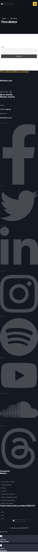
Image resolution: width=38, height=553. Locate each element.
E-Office (3, 491)
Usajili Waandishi (6, 485)
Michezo (3, 488)
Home (4, 18)
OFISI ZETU (4, 92)
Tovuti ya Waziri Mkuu (8, 500)
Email (2, 47)
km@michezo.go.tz (6, 117)
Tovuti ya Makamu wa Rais (9, 497)
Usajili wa (2, 548)
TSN (2, 518)
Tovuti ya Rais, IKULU (8, 494)
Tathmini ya (3, 539)
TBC (2, 512)
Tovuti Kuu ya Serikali (8, 481)
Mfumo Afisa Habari (7, 503)
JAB (2, 515)
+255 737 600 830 (5, 109)
